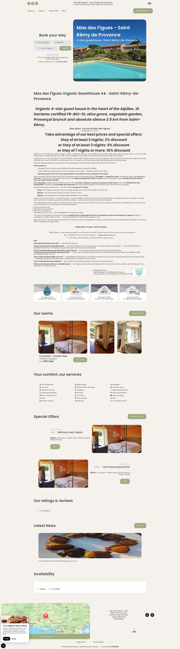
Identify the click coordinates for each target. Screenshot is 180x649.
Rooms (41, 11)
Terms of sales (98, 642)
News (64, 11)
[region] (15, 629)
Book (55, 446)
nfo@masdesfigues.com (107, 235)
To (55, 42)
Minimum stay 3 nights (66, 432)
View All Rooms (137, 313)
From (39, 42)
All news (140, 525)
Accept (6, 639)
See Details (80, 360)
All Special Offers (137, 416)
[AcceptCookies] (3, 645)
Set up (14, 639)
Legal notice (81, 642)
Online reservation (143, 11)
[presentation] (78, 76)
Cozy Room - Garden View (53, 356)
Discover (31, 11)
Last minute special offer (112, 467)
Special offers (54, 11)
